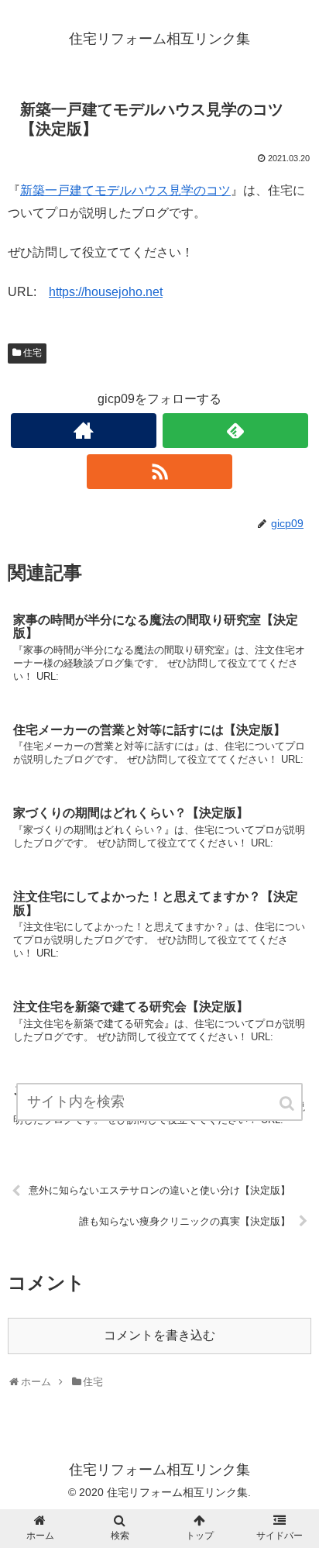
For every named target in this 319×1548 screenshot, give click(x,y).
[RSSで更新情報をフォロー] (159, 471)
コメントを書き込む (159, 1335)
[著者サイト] (83, 430)
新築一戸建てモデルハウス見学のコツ (125, 190)
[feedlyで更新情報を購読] (235, 430)
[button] (288, 1103)
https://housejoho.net (106, 291)
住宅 (32, 352)
